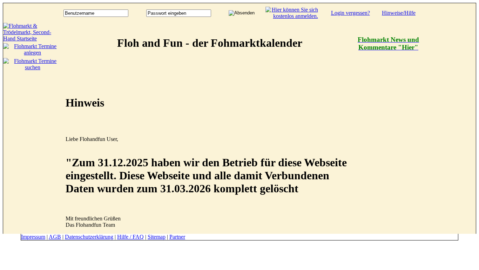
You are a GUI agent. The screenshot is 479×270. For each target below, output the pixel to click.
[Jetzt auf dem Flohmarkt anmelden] (291, 16)
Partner (177, 237)
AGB (55, 237)
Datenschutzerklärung (89, 237)
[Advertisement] (448, 128)
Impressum (33, 237)
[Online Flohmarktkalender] (32, 38)
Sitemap (157, 237)
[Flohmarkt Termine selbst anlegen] (32, 53)
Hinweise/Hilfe (399, 13)
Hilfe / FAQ (130, 237)
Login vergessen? (350, 13)
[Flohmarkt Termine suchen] (32, 67)
